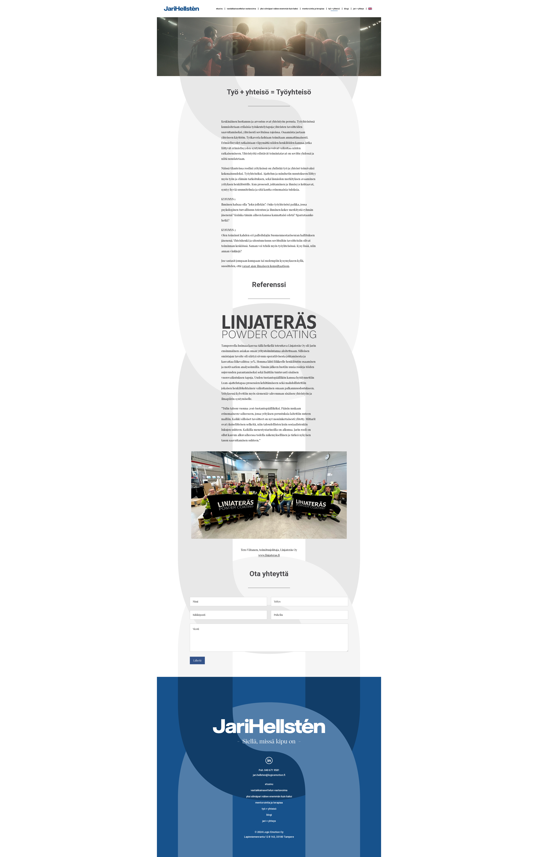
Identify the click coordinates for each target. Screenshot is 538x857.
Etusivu (219, 9)
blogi (346, 9)
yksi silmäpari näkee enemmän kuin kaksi (279, 9)
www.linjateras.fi (269, 555)
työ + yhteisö (334, 9)
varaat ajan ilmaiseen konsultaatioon (265, 266)
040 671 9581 (271, 770)
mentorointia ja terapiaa (313, 9)
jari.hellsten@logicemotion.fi (269, 775)
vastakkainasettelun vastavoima (241, 9)
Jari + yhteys (358, 9)
